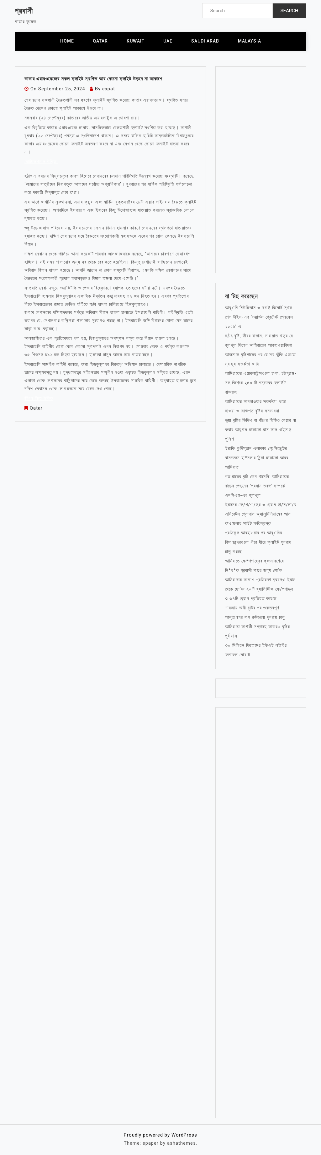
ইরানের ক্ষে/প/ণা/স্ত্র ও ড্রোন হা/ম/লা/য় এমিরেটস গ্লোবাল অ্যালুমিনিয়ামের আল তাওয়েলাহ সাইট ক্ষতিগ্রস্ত (261, 514)
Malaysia (249, 40)
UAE (167, 40)
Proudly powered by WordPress (160, 1135)
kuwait (136, 40)
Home (67, 40)
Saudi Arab (205, 40)
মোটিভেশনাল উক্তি (41, 161)
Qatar (100, 40)
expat (108, 89)
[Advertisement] (261, 170)
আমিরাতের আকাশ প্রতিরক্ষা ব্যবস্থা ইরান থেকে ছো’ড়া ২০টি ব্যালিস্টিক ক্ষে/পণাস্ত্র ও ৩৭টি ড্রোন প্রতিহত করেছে (260, 589)
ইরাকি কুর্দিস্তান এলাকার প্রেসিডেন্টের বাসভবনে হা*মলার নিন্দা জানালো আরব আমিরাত (256, 458)
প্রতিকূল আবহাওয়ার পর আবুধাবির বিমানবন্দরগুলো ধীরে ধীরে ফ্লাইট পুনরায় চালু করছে (258, 542)
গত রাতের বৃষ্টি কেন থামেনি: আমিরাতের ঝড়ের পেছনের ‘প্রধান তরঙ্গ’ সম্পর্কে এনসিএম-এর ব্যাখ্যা (257, 486)
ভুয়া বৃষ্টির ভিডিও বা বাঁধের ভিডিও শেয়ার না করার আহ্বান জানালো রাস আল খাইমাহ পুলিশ (260, 429)
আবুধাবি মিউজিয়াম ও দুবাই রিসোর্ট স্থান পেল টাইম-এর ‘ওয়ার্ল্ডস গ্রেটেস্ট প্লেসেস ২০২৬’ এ (259, 317)
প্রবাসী (24, 10)
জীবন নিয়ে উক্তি (38, 398)
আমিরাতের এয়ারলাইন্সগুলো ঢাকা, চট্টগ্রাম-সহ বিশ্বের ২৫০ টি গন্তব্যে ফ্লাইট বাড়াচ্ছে (261, 383)
